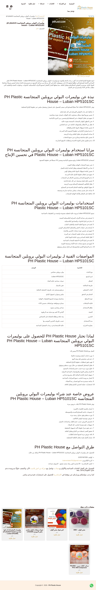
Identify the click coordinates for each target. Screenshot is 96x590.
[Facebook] (11, 6)
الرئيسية (71, 4)
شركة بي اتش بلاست (38, 468)
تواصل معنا (70, 11)
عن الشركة (62, 4)
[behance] (7, 6)
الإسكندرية (58, 475)
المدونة (23, 4)
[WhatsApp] (10, 9)
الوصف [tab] (87, 76)
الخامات (51, 4)
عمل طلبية (31, 4)
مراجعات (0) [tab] (81, 76)
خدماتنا (42, 4)
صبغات (57, 468)
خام (37, 16)
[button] (58, 4)
